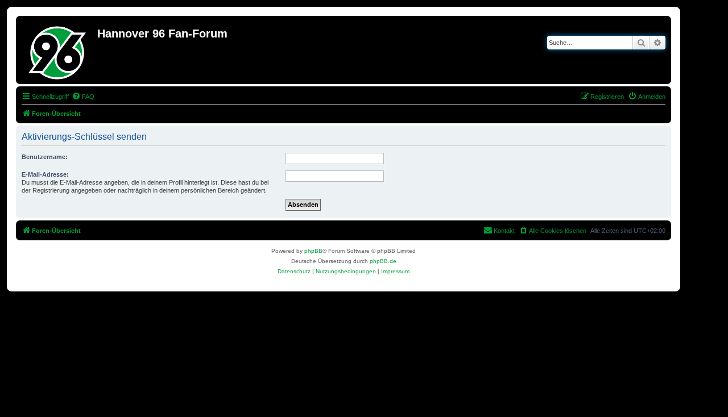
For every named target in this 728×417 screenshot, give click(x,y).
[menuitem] (83, 96)
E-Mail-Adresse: (45, 174)
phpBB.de (383, 261)
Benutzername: (45, 156)
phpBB (313, 251)
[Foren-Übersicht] (58, 50)
